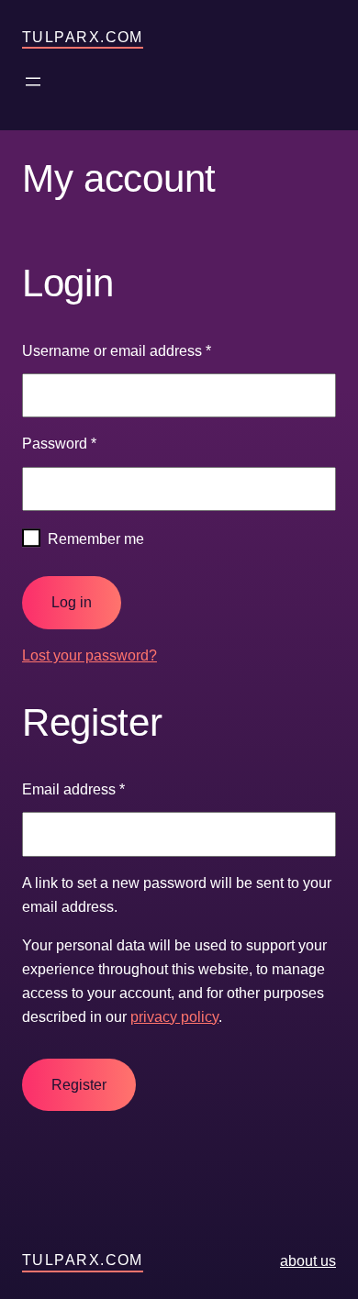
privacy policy (174, 1016)
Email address (73, 789)
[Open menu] (33, 82)
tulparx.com (82, 36)
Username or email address (116, 350)
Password (59, 443)
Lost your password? (89, 655)
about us (308, 1260)
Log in (71, 602)
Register (78, 1085)
